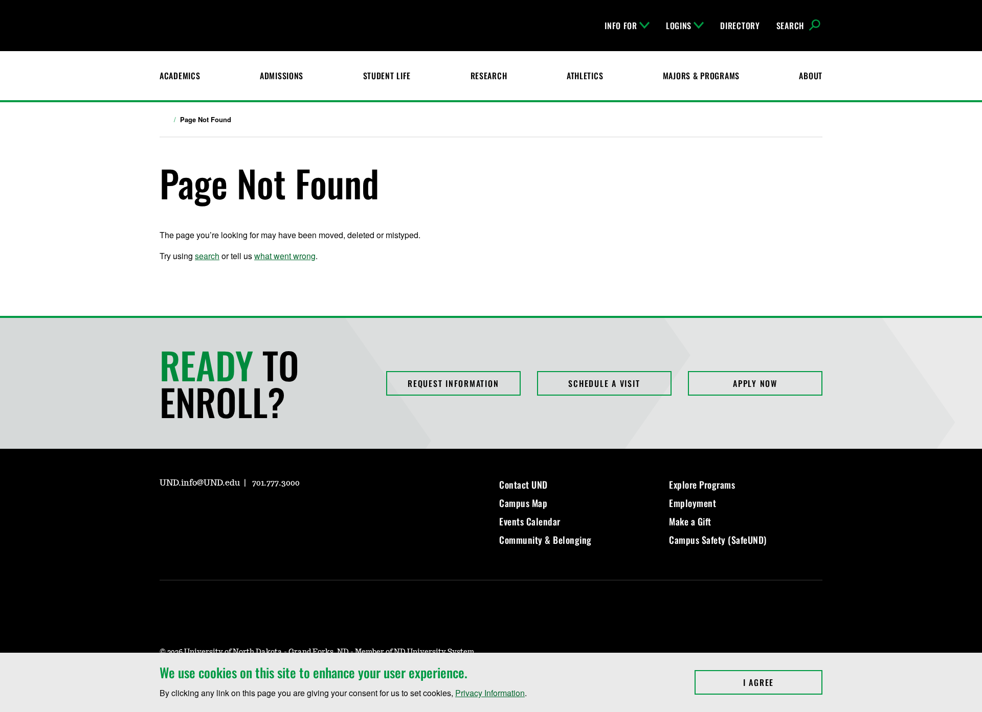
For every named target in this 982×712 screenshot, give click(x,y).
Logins (678, 25)
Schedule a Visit (604, 383)
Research (489, 76)
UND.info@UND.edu (200, 483)
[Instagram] (167, 512)
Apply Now (755, 383)
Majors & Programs (701, 76)
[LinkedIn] (216, 512)
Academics (180, 76)
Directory (740, 25)
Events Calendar (530, 521)
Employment (692, 503)
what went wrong (285, 256)
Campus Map (523, 503)
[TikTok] (265, 512)
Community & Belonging (545, 539)
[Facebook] (191, 512)
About (810, 76)
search (207, 256)
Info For (621, 25)
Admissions (281, 76)
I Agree (782, 682)
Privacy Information (490, 693)
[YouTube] (240, 512)
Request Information (453, 383)
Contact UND (523, 484)
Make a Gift (690, 521)
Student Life (387, 76)
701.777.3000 (276, 483)
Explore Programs (702, 484)
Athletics (585, 76)
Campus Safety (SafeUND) (718, 539)
